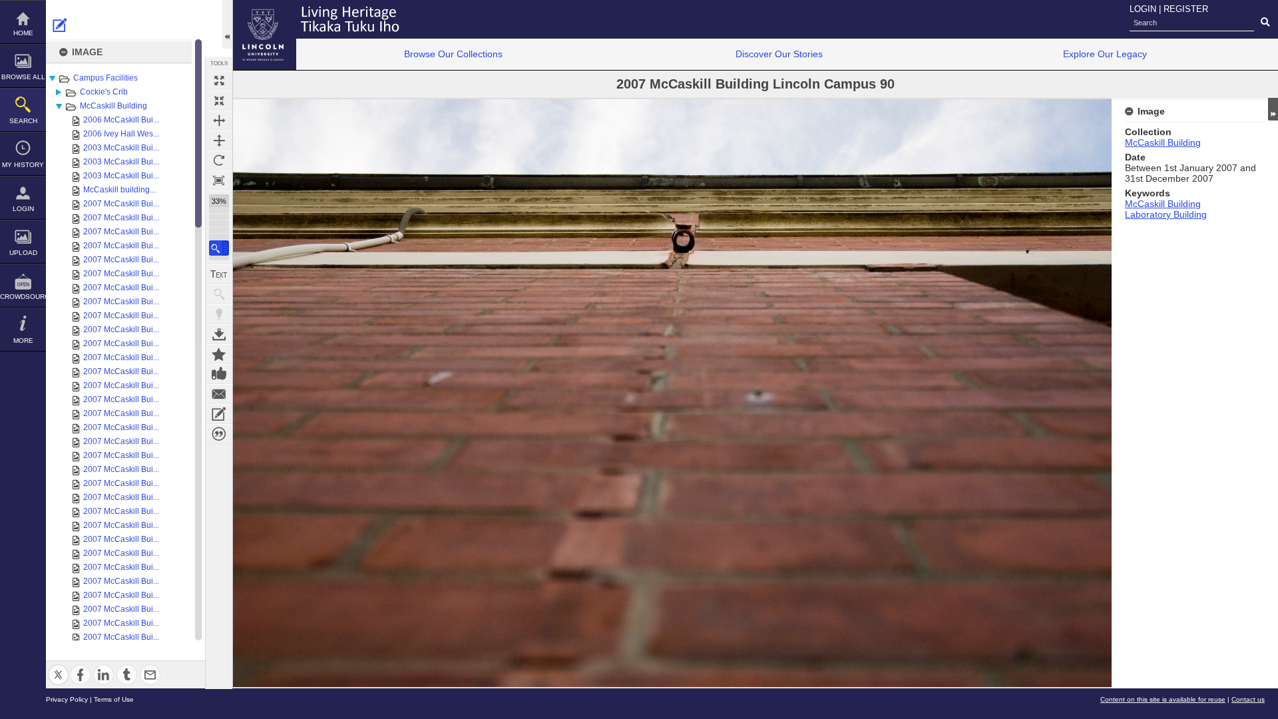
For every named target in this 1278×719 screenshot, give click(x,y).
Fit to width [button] (219, 120)
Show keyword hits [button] (219, 294)
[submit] (1265, 22)
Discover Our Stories (779, 54)
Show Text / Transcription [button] (219, 274)
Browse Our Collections (453, 54)
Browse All (23, 77)
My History (23, 164)
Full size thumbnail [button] (219, 81)
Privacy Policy (67, 699)
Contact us (1248, 699)
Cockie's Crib (104, 92)
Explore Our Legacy (1105, 54)
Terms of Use (114, 699)
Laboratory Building (1166, 214)
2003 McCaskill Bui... (121, 147)
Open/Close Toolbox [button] (227, 24)
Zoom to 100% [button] (219, 180)
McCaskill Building (113, 106)
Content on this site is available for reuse (1162, 699)
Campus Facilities (105, 78)
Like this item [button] (219, 374)
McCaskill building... (119, 189)
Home (23, 33)
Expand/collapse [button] (1273, 109)
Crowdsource (23, 296)
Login (23, 208)
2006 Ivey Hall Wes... (121, 133)
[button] (219, 248)
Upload (23, 252)
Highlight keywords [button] (219, 314)
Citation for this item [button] (219, 434)
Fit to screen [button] (219, 101)
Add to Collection (219, 354)
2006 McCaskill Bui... (121, 119)
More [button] (23, 340)
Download (219, 334)
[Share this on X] (58, 666)
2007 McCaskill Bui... (121, 203)
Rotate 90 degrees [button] (219, 160)
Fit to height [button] (219, 140)
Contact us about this (219, 394)
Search (23, 120)
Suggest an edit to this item (60, 25)
